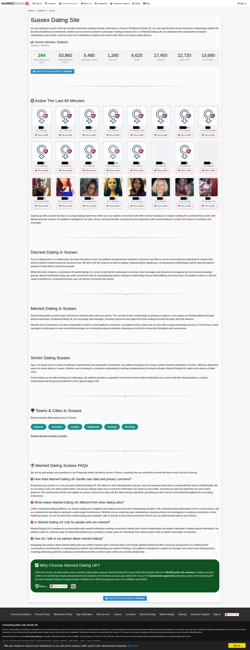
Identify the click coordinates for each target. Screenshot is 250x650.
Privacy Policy (42, 614)
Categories (102, 3)
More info (133, 645)
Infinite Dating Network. (34, 636)
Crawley (75, 426)
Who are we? (103, 614)
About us (87, 3)
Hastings (112, 426)
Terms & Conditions (21, 614)
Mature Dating (167, 614)
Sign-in (243, 3)
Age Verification (84, 614)
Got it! (237, 645)
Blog (147, 3)
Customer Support (200, 614)
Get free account (70, 3)
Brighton (38, 426)
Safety (137, 3)
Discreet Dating (148, 614)
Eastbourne (93, 426)
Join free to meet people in (54, 71)
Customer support (120, 3)
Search (38, 3)
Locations (51, 3)
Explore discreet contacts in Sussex (49, 436)
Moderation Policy (63, 614)
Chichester (57, 426)
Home (30, 11)
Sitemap (182, 614)
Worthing (130, 426)
